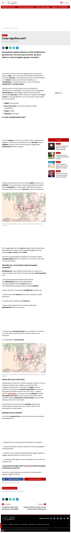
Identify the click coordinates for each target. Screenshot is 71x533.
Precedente (7, 504)
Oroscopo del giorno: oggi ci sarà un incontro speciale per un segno (62, 166)
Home (3, 28)
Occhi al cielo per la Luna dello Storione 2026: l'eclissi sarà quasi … (62, 147)
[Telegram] (13, 48)
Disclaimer (17, 524)
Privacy (1, 526)
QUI (31, 466)
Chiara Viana (5, 41)
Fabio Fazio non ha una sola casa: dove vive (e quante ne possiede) (62, 175)
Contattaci (10, 524)
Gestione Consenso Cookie (42, 524)
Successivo (41, 504)
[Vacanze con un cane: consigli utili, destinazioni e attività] (51, 155)
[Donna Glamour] (11, 2)
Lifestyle (7, 28)
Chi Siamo (4, 524)
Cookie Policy (32, 524)
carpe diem (12, 394)
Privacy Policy (24, 524)
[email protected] (29, 527)
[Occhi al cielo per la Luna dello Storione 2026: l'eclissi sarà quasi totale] (51, 146)
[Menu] (3, 2)
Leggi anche (58, 139)
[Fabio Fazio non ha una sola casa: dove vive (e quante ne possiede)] (51, 173)
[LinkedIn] (17, 48)
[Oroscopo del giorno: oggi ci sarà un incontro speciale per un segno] (51, 164)
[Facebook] (3, 48)
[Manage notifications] (3, 530)
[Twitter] (6, 48)
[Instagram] (58, 518)
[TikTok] (64, 518)
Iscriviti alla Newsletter (35, 479)
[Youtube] (67, 518)
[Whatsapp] (10, 48)
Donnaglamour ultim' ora (9, 488)
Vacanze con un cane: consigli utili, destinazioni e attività (62, 156)
